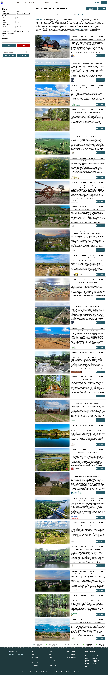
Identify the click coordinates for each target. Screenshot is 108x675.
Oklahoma (94, 658)
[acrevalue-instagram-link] (19, 654)
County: (19, 11)
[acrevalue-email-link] (10, 655)
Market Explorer (53, 660)
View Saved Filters (23, 55)
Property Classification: (8, 33)
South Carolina (95, 660)
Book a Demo (52, 665)
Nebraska (94, 653)
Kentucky (87, 663)
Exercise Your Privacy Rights (80, 671)
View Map (100, 8)
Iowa (86, 661)
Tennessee (94, 663)
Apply (9, 45)
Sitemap (51, 663)
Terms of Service (56, 671)
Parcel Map (16, 2)
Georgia (87, 657)
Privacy (63, 671)
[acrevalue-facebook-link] (13, 654)
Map (33, 654)
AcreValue (39, 19)
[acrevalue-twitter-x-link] (16, 654)
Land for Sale (31, 2)
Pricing (47, 2)
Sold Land (23, 2)
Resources (35, 665)
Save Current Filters (9, 55)
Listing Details (100, 55)
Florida (86, 655)
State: (3, 11)
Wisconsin (94, 665)
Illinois (86, 658)
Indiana (87, 660)
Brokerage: (5, 38)
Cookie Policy (69, 671)
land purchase (78, 29)
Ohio (93, 657)
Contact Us (70, 660)
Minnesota (87, 666)
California (87, 653)
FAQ (50, 654)
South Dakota (95, 661)
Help (52, 2)
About (50, 651)
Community (40, 2)
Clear (23, 45)
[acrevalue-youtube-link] (22, 655)
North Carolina (95, 655)
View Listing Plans (80, 14)
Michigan (87, 665)
